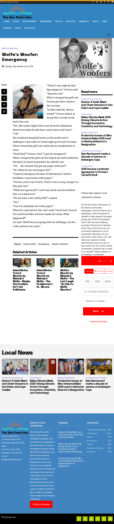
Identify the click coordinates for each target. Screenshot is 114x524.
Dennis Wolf (29, 244)
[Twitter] (108, 2)
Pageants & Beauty (89, 132)
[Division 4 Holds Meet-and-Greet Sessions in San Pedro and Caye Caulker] (15, 367)
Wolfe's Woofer (60, 244)
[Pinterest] (104, 2)
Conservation (87, 166)
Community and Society (91, 99)
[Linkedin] (100, 2)
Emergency (43, 244)
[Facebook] (93, 2)
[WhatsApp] (4, 111)
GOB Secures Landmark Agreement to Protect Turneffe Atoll (95, 172)
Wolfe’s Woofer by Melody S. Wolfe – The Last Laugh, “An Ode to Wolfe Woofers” (67, 280)
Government (86, 114)
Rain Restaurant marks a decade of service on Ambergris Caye (95, 157)
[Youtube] (112, 2)
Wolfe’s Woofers (10, 48)
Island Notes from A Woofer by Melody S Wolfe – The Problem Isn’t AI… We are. (45, 278)
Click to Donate (41, 504)
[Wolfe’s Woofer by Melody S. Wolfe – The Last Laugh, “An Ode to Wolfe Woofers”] (69, 262)
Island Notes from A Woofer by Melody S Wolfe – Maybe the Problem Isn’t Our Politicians (21, 280)
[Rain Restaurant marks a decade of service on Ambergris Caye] (99, 367)
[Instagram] (97, 2)
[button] (109, 35)
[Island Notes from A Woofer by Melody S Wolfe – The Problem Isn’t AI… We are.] (46, 262)
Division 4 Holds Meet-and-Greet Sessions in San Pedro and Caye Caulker (97, 105)
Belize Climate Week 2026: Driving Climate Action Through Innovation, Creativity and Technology (42, 387)
